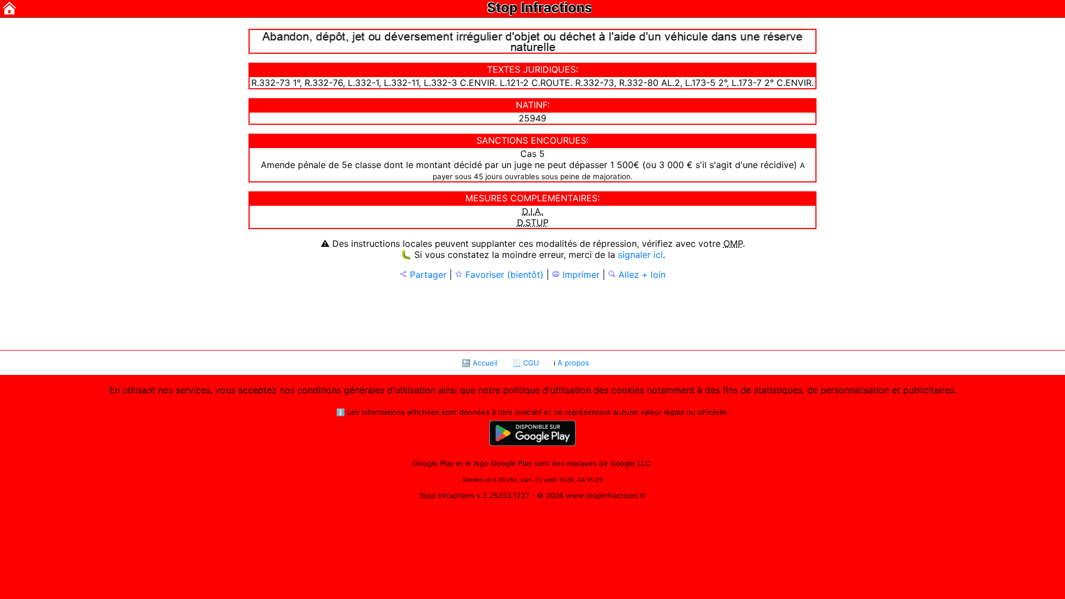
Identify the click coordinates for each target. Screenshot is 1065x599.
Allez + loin (641, 274)
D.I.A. (532, 211)
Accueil (485, 362)
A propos (573, 362)
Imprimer (580, 274)
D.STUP (533, 222)
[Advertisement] (532, 314)
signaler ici (640, 254)
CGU (531, 362)
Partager (427, 274)
